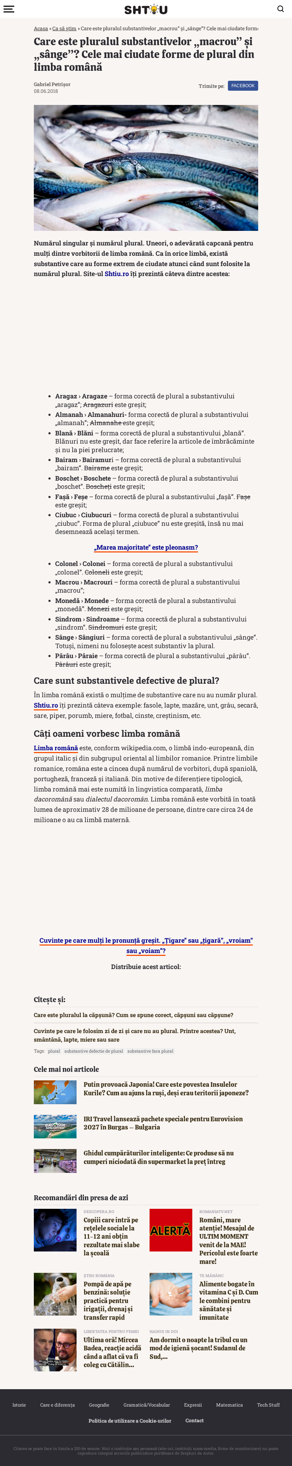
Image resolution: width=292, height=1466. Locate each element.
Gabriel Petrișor (52, 84)
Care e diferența (57, 1405)
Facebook (243, 85)
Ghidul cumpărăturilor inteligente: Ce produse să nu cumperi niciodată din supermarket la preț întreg (159, 1157)
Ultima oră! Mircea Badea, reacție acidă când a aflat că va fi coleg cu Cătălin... (112, 1352)
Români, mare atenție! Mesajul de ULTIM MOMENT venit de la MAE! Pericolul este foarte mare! (228, 1241)
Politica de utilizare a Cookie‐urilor (130, 1420)
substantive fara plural (150, 1051)
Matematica (229, 1405)
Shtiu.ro (117, 273)
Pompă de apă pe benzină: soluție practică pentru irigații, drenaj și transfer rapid (108, 1301)
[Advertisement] (146, 336)
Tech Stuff (268, 1405)
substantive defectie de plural (93, 1051)
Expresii (193, 1405)
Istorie (19, 1405)
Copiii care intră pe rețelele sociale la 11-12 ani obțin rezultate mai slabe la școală (112, 1237)
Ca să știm (64, 28)
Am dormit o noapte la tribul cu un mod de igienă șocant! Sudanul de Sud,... (198, 1348)
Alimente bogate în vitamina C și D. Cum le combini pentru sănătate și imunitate (228, 1301)
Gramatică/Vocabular (147, 1405)
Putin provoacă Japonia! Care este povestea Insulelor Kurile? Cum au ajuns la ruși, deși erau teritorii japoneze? (166, 1088)
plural (54, 1051)
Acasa (41, 28)
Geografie (99, 1405)
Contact (195, 1420)
